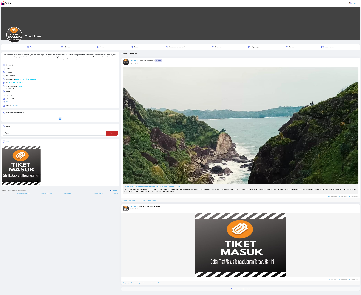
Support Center (98, 193)
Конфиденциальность (47, 193)
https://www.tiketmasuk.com (17, 102)
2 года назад (133, 63)
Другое (158, 61)
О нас (3, 193)
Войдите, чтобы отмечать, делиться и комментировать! (141, 200)
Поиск (112, 133)
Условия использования (23, 193)
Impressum (67, 193)
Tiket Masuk (33, 36)
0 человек (15, 105)
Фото (7, 141)
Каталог (116, 193)
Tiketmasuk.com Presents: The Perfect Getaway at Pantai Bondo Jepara (152, 187)
